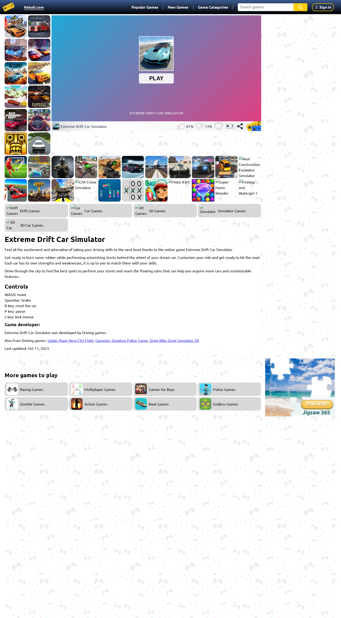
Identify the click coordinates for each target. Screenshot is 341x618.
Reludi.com (34, 7)
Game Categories (213, 7)
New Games (178, 7)
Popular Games (145, 7)
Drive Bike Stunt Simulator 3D (174, 340)
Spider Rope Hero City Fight (70, 340)
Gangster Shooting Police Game (121, 340)
